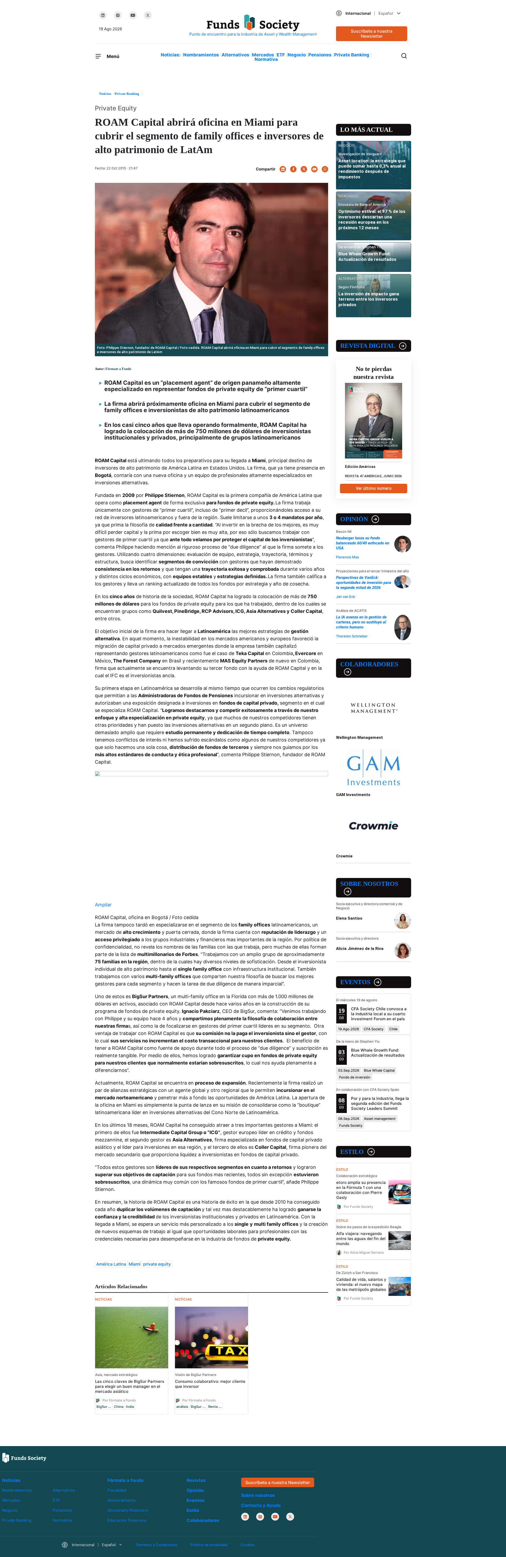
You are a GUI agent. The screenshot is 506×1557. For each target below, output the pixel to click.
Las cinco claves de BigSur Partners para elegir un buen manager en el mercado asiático (129, 1386)
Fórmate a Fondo (118, 369)
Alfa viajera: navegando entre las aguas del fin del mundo (361, 1238)
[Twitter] (148, 15)
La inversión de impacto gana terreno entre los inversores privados (368, 299)
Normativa (266, 59)
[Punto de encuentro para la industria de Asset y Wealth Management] (253, 25)
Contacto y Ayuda (261, 1505)
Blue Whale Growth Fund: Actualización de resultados (367, 256)
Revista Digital (367, 345)
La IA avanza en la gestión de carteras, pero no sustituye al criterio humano (361, 622)
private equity (157, 1264)
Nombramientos (201, 54)
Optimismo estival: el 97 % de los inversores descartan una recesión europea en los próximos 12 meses (371, 219)
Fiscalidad (117, 1490)
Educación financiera (127, 1520)
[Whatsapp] (325, 169)
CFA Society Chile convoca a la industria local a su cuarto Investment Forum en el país (379, 1013)
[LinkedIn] (103, 15)
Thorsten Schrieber (352, 636)
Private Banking (351, 54)
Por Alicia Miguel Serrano (364, 1252)
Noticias (11, 1480)
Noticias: (171, 54)
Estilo (352, 1151)
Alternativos (235, 54)
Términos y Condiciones (156, 1545)
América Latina (111, 1264)
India (130, 1406)
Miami (134, 1264)
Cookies (248, 1545)
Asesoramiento (122, 1500)
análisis (182, 1406)
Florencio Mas (347, 557)
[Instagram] (118, 15)
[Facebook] (293, 169)
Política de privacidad (209, 1545)
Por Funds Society (358, 1206)
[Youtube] (133, 15)
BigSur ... (103, 1406)
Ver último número (374, 488)
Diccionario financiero (128, 1510)
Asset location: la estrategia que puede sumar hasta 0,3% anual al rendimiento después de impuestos (372, 168)
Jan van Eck (345, 596)
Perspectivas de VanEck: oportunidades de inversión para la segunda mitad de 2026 (363, 582)
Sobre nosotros (369, 883)
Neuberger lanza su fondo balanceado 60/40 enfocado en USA (362, 543)
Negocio (297, 54)
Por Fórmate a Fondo (119, 1400)
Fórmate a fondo (125, 1480)
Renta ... (215, 1406)
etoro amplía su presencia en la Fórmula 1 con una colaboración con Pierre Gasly (361, 1190)
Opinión (354, 519)
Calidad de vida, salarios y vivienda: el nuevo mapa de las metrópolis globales (361, 1284)
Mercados (263, 54)
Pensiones (320, 54)
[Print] (314, 169)
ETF (281, 54)
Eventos (355, 982)
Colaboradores (369, 664)
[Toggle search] (404, 55)
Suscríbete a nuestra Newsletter (371, 33)
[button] (371, 13)
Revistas (196, 1480)
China (118, 1406)
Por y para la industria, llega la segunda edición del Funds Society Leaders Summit (380, 1103)
